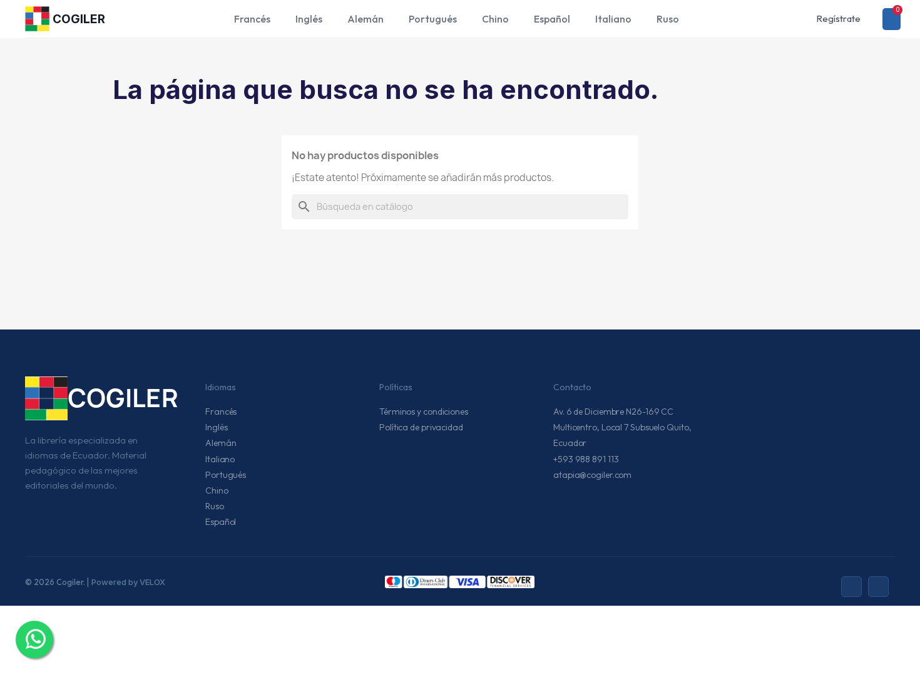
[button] (781, 18)
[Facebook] (878, 586)
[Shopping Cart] (891, 19)
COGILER (79, 19)
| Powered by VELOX (125, 582)
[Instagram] (851, 586)
